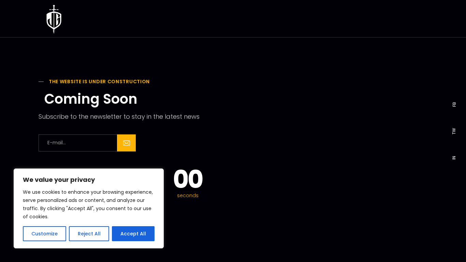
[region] (89, 208)
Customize (44, 233)
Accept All (133, 233)
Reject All (89, 233)
